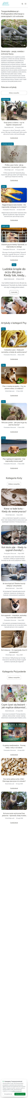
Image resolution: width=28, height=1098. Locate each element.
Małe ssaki (5, 226)
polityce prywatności (16, 1091)
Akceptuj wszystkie (20, 1094)
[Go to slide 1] (21, 45)
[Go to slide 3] (24, 45)
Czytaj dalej (14, 292)
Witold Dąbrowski (9, 170)
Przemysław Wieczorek (9, 209)
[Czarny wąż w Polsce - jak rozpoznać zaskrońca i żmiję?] (14, 33)
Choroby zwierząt (7, 144)
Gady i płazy (7, 33)
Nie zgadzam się (8, 1094)
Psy (14, 265)
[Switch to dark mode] (22, 3)
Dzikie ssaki (5, 99)
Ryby (3, 186)
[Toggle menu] (25, 4)
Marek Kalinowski (7, 41)
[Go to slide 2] (23, 45)
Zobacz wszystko (14, 93)
